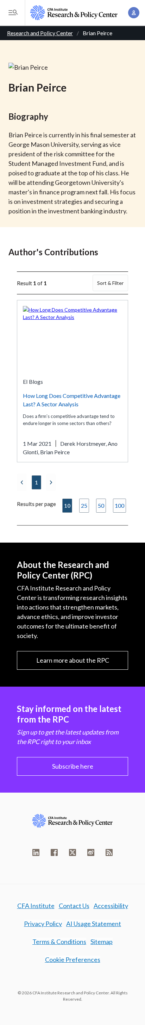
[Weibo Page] (90, 852)
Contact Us (74, 906)
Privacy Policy (43, 923)
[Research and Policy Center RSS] (109, 852)
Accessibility (111, 906)
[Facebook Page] (54, 852)
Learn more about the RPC (72, 660)
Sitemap (101, 941)
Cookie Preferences (72, 959)
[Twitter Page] (72, 852)
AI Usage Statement (93, 923)
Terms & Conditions (59, 941)
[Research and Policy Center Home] (73, 12)
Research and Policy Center (40, 33)
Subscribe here (72, 766)
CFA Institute (36, 906)
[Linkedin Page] (35, 852)
